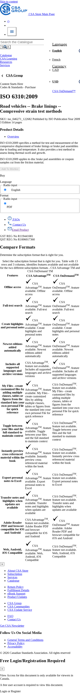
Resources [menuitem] (6, 62)
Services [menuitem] (5, 65)
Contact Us (14, 619)
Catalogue (13, 580)
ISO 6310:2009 (19, 96)
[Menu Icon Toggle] (11, 31)
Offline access (12, 287)
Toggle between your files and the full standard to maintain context (12, 430)
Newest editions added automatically (12, 347)
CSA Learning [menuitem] (8, 58)
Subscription (14, 574)
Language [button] (59, 44)
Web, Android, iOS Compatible (12, 551)
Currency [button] (59, 66)
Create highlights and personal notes (12, 325)
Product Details (11, 129)
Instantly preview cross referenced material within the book (12, 455)
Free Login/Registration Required (32, 660)
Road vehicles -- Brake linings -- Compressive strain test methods (31, 109)
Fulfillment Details (18, 590)
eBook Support (16, 593)
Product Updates (17, 596)
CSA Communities (18, 606)
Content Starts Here (11, 83)
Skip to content (9, 1)
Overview (13, 136)
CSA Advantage (38, 275)
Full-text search (12, 305)
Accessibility (15, 646)
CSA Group (14, 75)
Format (4, 195)
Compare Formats (17, 247)
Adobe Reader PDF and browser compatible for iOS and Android (12, 527)
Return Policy (15, 586)
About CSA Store (17, 570)
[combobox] (22, 42)
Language (6, 181)
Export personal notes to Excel (12, 479)
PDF (9, 206)
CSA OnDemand (66, 275)
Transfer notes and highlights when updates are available (12, 502)
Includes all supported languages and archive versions (12, 369)
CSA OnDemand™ (64, 91)
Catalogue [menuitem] (6, 55)
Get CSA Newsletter (12, 625)
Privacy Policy (16, 643)
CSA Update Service (19, 609)
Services (12, 577)
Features (12, 275)
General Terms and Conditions (25, 639)
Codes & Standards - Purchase (18, 87)
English (15, 189)
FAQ (10, 616)
